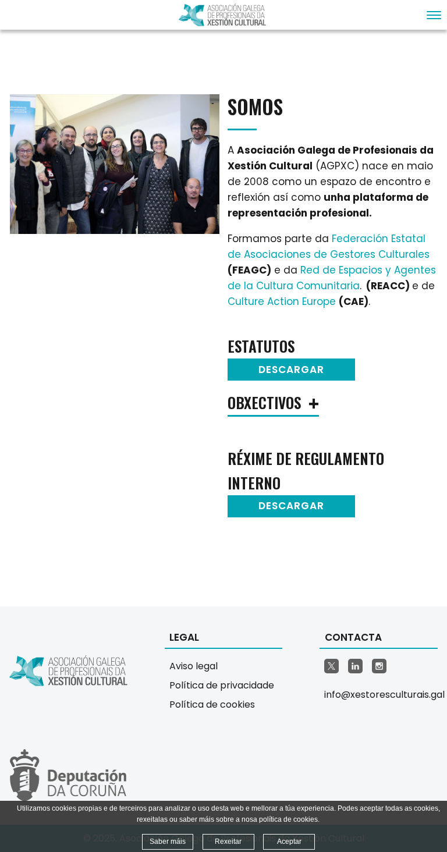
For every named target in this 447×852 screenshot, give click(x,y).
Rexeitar (228, 841)
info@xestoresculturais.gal (381, 694)
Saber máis (168, 841)
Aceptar (289, 841)
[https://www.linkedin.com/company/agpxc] (355, 666)
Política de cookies (212, 704)
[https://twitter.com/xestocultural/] (331, 666)
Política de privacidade (221, 685)
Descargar (291, 370)
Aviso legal (193, 666)
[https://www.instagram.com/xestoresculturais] (379, 666)
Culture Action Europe (282, 301)
